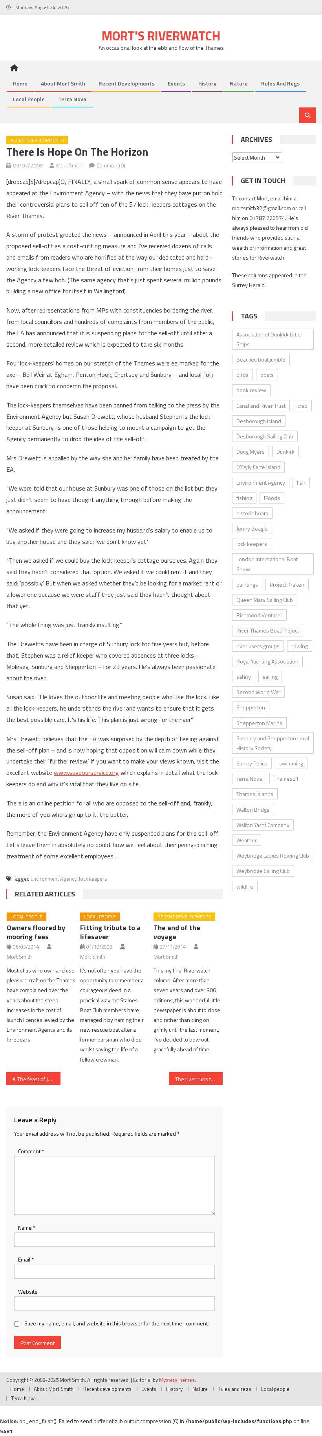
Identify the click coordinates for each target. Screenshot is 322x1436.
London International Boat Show (267, 564)
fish (301, 482)
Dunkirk (285, 451)
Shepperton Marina (259, 723)
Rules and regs (280, 83)
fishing (244, 498)
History (207, 83)
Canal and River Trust (260, 406)
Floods (272, 498)
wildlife (244, 886)
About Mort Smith (63, 83)
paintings (247, 584)
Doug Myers (250, 451)
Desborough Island (258, 421)
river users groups (258, 646)
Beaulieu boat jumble (260, 359)
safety (243, 677)
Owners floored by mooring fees (36, 932)
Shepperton (250, 707)
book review (251, 390)
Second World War (258, 692)
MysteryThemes (177, 1380)
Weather (246, 840)
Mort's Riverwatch (161, 35)
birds (242, 375)
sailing (270, 677)
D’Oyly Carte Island (258, 467)
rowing (299, 646)
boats (267, 375)
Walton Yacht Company (262, 825)
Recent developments (126, 83)
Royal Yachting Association (267, 661)
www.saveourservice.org (86, 772)
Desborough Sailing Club (264, 436)
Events (176, 83)
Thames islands (254, 794)
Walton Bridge (253, 809)
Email (26, 1259)
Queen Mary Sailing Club (264, 600)
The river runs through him (199, 1079)
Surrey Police (251, 763)
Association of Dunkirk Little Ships (268, 339)
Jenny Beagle (252, 528)
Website (28, 1291)
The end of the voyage (177, 932)
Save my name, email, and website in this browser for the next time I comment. (116, 1323)
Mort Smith (69, 165)
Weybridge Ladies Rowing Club (272, 855)
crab (302, 406)
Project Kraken (287, 584)
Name (26, 1227)
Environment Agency (54, 879)
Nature (239, 83)
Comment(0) (111, 165)
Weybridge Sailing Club (263, 871)
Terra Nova (72, 99)
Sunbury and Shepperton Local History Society (272, 743)
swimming (291, 763)
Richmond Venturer (259, 615)
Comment (31, 1151)
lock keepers (93, 879)
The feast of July (36, 1079)
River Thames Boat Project (267, 630)
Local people (29, 99)
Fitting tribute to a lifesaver (110, 932)
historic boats (252, 513)
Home (20, 83)
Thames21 (286, 778)
